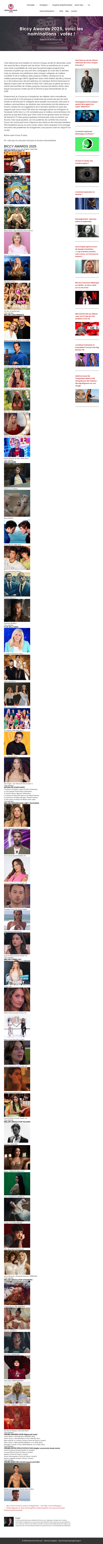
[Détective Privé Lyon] (11, 8)
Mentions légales (50, 1541)
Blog (67, 11)
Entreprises (43, 5)
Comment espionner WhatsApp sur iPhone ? (84, 132)
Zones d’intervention (47, 11)
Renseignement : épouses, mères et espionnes (86, 220)
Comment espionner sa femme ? (85, 193)
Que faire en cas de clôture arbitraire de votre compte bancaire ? (86, 62)
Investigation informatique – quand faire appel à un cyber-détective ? (87, 104)
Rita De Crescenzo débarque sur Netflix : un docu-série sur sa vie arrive (87, 285)
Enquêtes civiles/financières (62, 5)
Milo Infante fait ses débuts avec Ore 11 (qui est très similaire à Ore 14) (86, 316)
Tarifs (61, 11)
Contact (74, 11)
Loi (89, 5)
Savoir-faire (79, 5)
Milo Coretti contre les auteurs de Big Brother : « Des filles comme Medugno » (34, 1506)
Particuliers (31, 5)
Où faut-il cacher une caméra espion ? (84, 162)
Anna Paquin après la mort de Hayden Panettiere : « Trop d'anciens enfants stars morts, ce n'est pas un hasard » (86, 252)
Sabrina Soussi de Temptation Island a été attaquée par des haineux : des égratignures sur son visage (86, 381)
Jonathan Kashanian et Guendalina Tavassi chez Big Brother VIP (87, 347)
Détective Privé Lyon (35, 1541)
